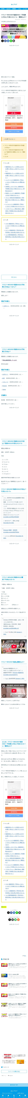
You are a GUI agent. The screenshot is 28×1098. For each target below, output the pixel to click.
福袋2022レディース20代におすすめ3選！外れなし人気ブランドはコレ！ (14, 175)
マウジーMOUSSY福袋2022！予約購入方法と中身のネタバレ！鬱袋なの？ (14, 200)
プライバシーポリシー (7, 1093)
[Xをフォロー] (9, 919)
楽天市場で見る (14, 127)
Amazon (4, 385)
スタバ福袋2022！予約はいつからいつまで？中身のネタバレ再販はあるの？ (14, 226)
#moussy (5, 530)
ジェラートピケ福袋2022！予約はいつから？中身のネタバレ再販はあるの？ (14, 182)
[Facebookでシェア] (5, 41)
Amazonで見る (14, 124)
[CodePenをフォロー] (12, 919)
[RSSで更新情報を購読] (18, 919)
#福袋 (10, 530)
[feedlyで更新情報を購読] (15, 919)
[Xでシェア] (2, 41)
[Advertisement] (14, 60)
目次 (12, 277)
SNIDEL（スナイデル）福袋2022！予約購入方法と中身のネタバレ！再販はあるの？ (14, 189)
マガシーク (5, 382)
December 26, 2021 (8, 522)
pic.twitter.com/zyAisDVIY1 (10, 674)
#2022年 (15, 530)
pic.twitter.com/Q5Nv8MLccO (11, 628)
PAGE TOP (14, 1085)
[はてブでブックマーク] (8, 41)
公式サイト (6, 306)
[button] (13, 41)
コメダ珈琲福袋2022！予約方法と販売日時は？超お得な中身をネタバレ (14, 237)
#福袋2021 (21, 672)
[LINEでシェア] (11, 41)
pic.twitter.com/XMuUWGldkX (11, 517)
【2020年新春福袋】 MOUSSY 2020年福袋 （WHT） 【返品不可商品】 (14, 118)
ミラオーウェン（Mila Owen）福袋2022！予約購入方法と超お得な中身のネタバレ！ (14, 211)
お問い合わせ (21, 1093)
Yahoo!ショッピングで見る (14, 131)
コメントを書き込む (14, 1071)
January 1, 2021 (20, 678)
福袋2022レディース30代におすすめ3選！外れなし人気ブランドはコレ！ (14, 169)
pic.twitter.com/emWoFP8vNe (11, 532)
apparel (4, 906)
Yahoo (4, 389)
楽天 (3, 378)
